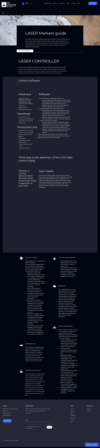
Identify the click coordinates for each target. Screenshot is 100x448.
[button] (23, 3)
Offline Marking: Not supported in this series (54, 103)
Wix (17, 440)
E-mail (27, 420)
